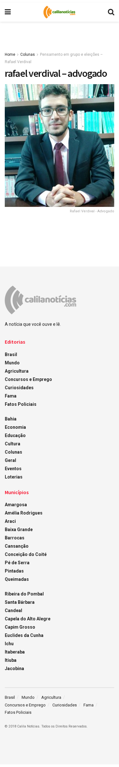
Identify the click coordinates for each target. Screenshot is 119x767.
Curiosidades (19, 387)
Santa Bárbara (20, 602)
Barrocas (14, 537)
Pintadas (14, 570)
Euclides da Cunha (24, 635)
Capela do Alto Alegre (27, 618)
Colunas (27, 54)
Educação (15, 435)
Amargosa (16, 504)
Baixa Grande (19, 529)
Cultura (12, 443)
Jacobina (14, 668)
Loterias (14, 476)
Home (10, 54)
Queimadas (17, 579)
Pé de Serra (17, 562)
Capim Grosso (20, 627)
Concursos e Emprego (28, 379)
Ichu (9, 643)
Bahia (11, 418)
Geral (10, 460)
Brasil (11, 354)
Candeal (13, 610)
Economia (15, 427)
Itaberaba (15, 651)
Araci (10, 521)
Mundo (12, 362)
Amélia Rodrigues (24, 512)
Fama (11, 395)
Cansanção (17, 546)
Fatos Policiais (20, 404)
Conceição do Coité (26, 554)
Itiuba (11, 660)
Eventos (13, 468)
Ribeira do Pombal (24, 593)
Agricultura (17, 371)
